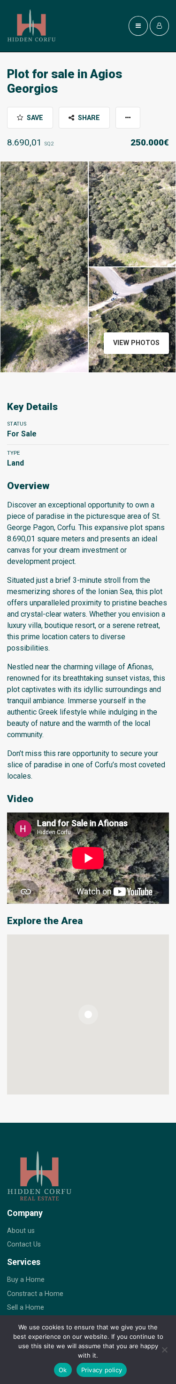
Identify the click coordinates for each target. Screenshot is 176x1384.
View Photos (136, 343)
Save (34, 118)
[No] (164, 1349)
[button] (127, 118)
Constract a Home (35, 1294)
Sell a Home (25, 1308)
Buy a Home (26, 1280)
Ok (63, 1370)
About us (21, 1231)
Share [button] (88, 118)
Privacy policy (101, 1370)
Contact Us (24, 1244)
